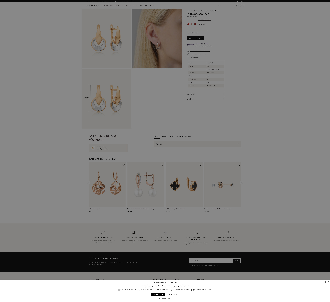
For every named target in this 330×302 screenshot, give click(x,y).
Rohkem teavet (181, 286)
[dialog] (165, 291)
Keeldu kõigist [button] (172, 294)
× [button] (328, 282)
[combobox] (326, 282)
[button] (165, 299)
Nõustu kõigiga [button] (158, 294)
